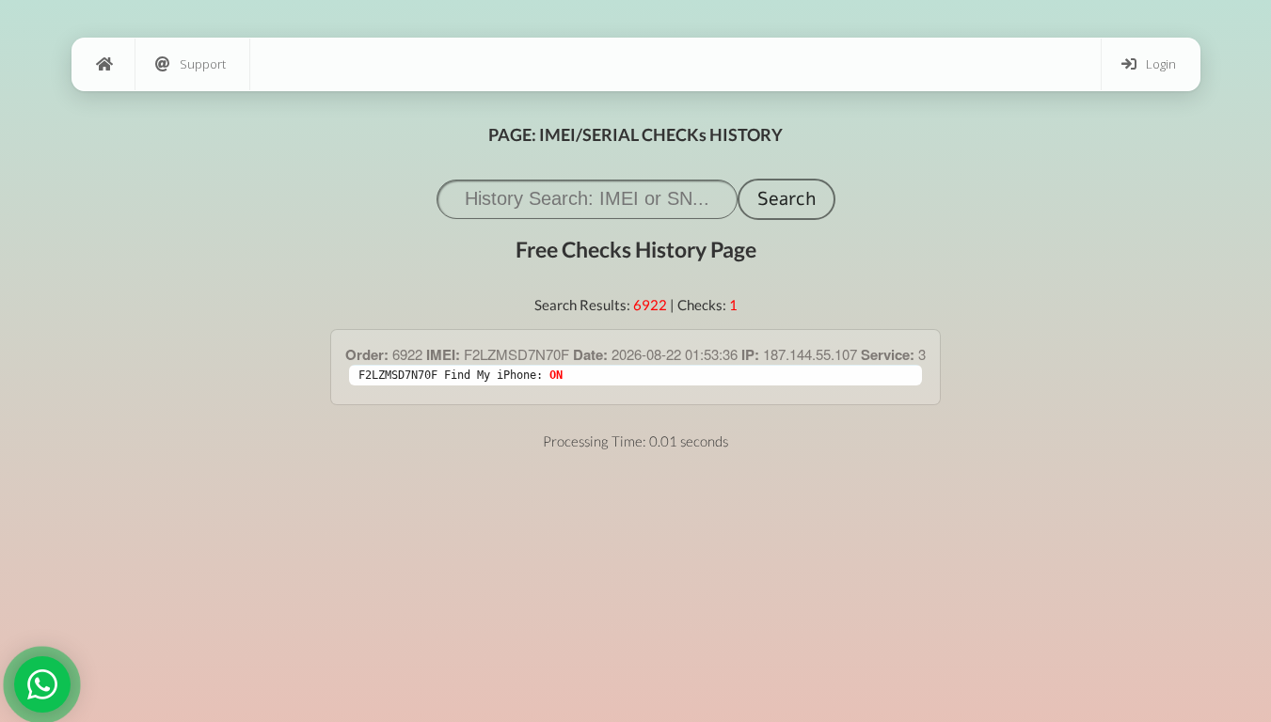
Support (203, 63)
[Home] (103, 64)
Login (1161, 63)
